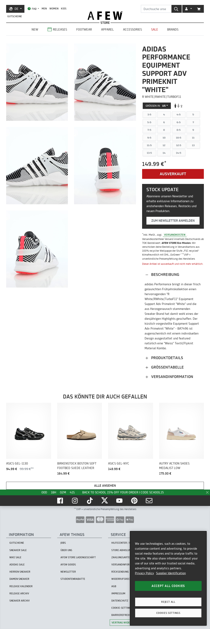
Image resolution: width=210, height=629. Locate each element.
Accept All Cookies (168, 586)
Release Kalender (21, 586)
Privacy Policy (144, 573)
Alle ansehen (105, 485)
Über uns (66, 550)
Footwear (84, 29)
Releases (60, 29)
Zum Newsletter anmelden (173, 221)
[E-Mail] (149, 500)
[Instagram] (75, 500)
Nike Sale (15, 557)
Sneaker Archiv (19, 600)
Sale (154, 29)
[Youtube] (119, 500)
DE (16, 9)
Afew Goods (68, 564)
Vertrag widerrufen (126, 622)
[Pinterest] (134, 500)
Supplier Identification (171, 573)
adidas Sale (17, 564)
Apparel (107, 29)
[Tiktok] (90, 500)
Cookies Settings (168, 612)
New (35, 29)
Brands (172, 29)
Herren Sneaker (19, 571)
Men (44, 8)
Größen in (156, 105)
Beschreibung (164, 274)
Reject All (168, 601)
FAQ (34, 8)
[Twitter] (105, 500)
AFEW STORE (105, 15)
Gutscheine (14, 16)
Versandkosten (174, 234)
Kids (63, 8)
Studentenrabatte (72, 578)
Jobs (63, 542)
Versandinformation (171, 376)
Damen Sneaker (19, 578)
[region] (168, 578)
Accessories (132, 29)
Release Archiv (19, 593)
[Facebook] (60, 500)
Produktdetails (166, 357)
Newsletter (68, 571)
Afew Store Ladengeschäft (78, 557)
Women (53, 8)
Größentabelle (167, 367)
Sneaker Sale (18, 550)
